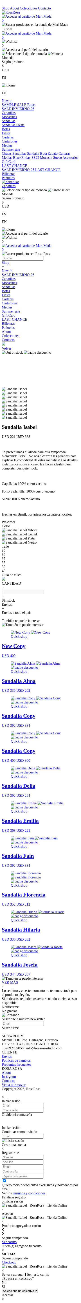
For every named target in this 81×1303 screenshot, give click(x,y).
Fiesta (20, 125)
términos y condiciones (29, 1193)
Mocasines (9, 117)
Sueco (58, 157)
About (15, 8)
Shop (6, 8)
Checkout (9, 1262)
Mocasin (46, 157)
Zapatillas (9, 113)
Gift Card (8, 161)
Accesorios (70, 157)
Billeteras (8, 174)
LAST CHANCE (14, 166)
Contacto (44, 8)
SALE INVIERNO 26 (18, 109)
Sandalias (8, 121)
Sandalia (33, 153)
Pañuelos (8, 178)
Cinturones (9, 141)
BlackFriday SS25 (26, 157)
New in (7, 101)
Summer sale (11, 149)
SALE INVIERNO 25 (18, 170)
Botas (31, 105)
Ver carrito (9, 1242)
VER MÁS (10, 982)
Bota (44, 153)
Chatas (7, 153)
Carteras (8, 137)
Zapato (53, 153)
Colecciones (29, 8)
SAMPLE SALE (14, 105)
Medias (7, 145)
